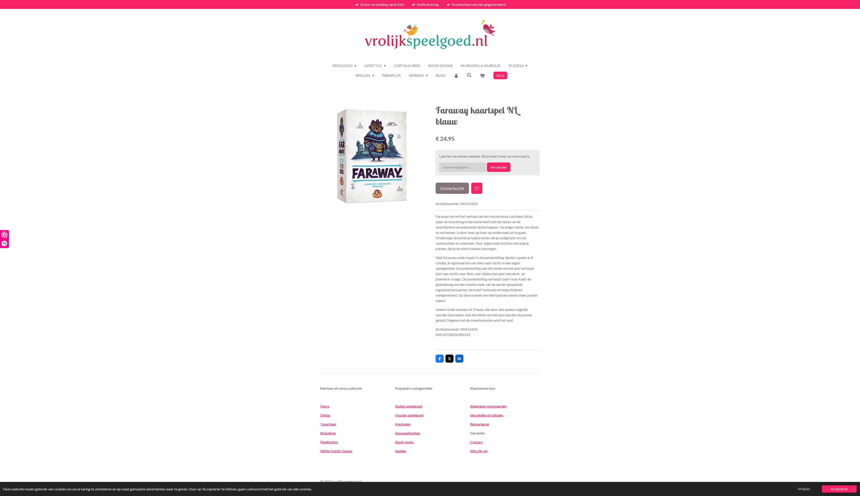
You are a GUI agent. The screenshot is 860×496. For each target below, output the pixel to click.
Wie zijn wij (479, 451)
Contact (476, 442)
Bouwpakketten (407, 433)
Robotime (328, 433)
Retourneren (479, 424)
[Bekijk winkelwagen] (482, 75)
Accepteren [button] (839, 489)
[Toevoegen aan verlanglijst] (476, 188)
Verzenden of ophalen (486, 415)
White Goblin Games (336, 451)
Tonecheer (328, 424)
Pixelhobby (329, 442)
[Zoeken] (469, 75)
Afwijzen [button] (804, 489)
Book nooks (404, 442)
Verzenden (498, 167)
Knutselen (403, 424)
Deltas (325, 415)
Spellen (400, 451)
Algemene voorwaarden (488, 406)
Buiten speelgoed (408, 406)
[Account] (456, 75)
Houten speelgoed (409, 415)
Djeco (324, 406)
